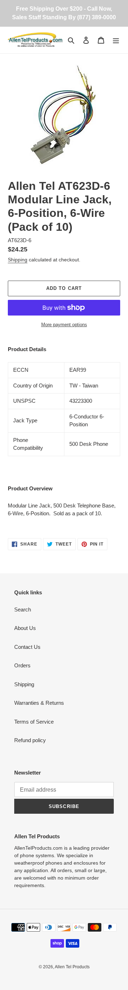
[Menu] (115, 40)
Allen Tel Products (72, 966)
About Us (25, 628)
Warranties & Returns (39, 703)
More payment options (64, 324)
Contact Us (27, 647)
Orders (22, 665)
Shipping (17, 259)
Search (22, 609)
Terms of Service (34, 722)
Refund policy (30, 740)
